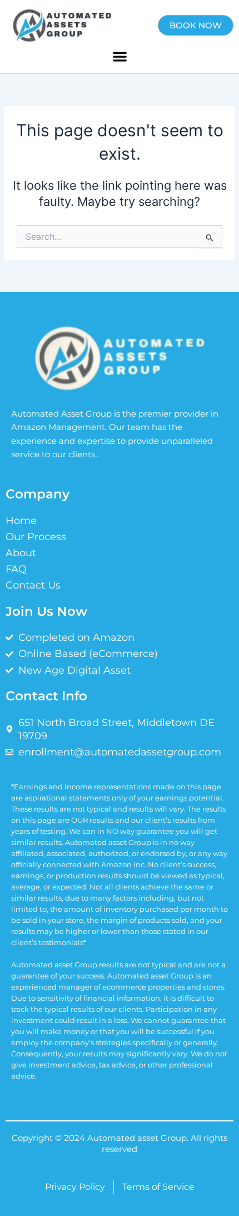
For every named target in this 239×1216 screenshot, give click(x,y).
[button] (119, 56)
